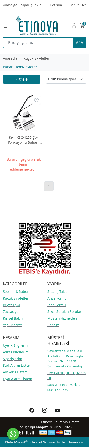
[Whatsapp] (13, 434)
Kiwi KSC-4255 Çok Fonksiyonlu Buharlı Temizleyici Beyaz (23, 140)
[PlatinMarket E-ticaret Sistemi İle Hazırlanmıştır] (27, 432)
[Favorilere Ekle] (36, 100)
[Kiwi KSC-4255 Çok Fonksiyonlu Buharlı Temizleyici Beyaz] (24, 113)
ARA (79, 42)
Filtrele (21, 79)
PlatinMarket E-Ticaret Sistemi (30, 442)
